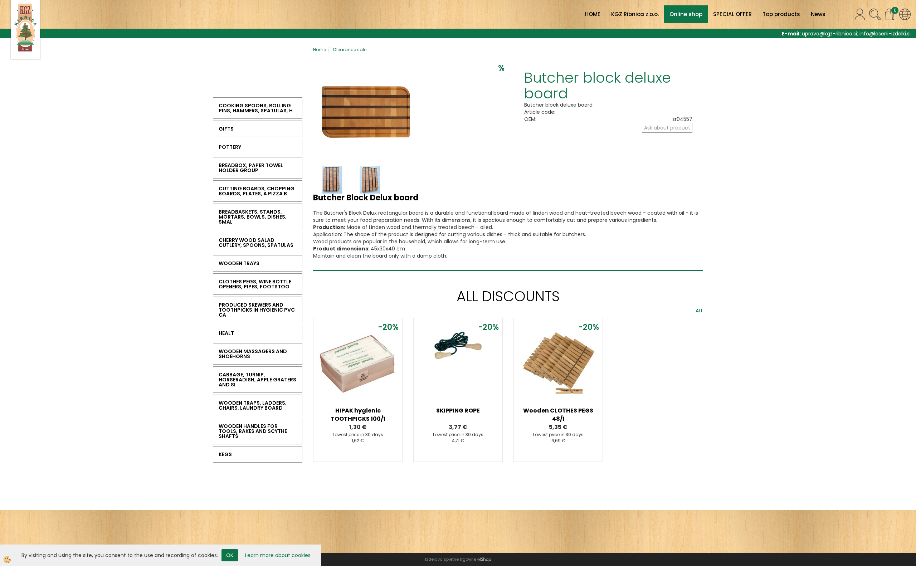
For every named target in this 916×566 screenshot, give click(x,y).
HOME (592, 14)
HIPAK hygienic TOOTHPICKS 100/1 (358, 414)
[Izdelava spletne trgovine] (484, 559)
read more (358, 368)
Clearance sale (349, 50)
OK (229, 555)
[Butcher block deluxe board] (366, 112)
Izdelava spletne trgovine (450, 559)
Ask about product (667, 127)
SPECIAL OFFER (732, 14)
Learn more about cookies (278, 555)
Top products (781, 14)
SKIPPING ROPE (458, 410)
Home (319, 50)
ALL (699, 310)
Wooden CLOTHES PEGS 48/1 (558, 414)
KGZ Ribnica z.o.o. (635, 14)
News (818, 14)
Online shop (685, 14)
